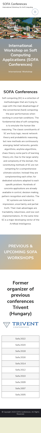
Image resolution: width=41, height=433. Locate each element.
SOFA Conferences (15, 4)
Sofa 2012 (20, 369)
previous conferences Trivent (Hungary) (20, 304)
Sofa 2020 (20, 344)
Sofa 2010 (20, 376)
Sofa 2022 (20, 338)
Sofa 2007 (20, 388)
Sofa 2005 (20, 394)
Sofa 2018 (20, 351)
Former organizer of (20, 286)
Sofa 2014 (20, 363)
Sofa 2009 (20, 382)
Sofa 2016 (20, 357)
